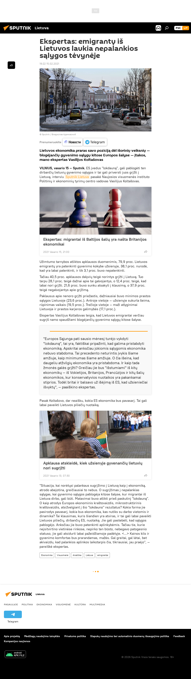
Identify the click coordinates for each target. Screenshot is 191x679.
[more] (145, 251)
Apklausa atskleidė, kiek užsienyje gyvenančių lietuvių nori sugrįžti (92, 465)
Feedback (179, 636)
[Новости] (73, 142)
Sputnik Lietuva (77, 177)
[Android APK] (15, 655)
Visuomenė (62, 555)
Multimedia (97, 604)
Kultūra (80, 604)
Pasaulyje (11, 604)
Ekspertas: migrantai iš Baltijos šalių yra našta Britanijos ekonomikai (95, 242)
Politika (27, 604)
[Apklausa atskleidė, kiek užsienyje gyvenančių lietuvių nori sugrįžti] (95, 434)
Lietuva (89, 555)
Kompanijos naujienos (17, 641)
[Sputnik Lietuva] (18, 31)
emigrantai (102, 555)
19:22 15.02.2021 (49, 63)
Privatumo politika (75, 636)
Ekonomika (46, 555)
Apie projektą (12, 636)
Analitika (77, 555)
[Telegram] (95, 142)
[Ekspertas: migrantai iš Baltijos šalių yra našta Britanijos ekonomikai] (95, 211)
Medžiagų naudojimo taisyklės (42, 636)
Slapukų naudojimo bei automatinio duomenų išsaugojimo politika (129, 636)
